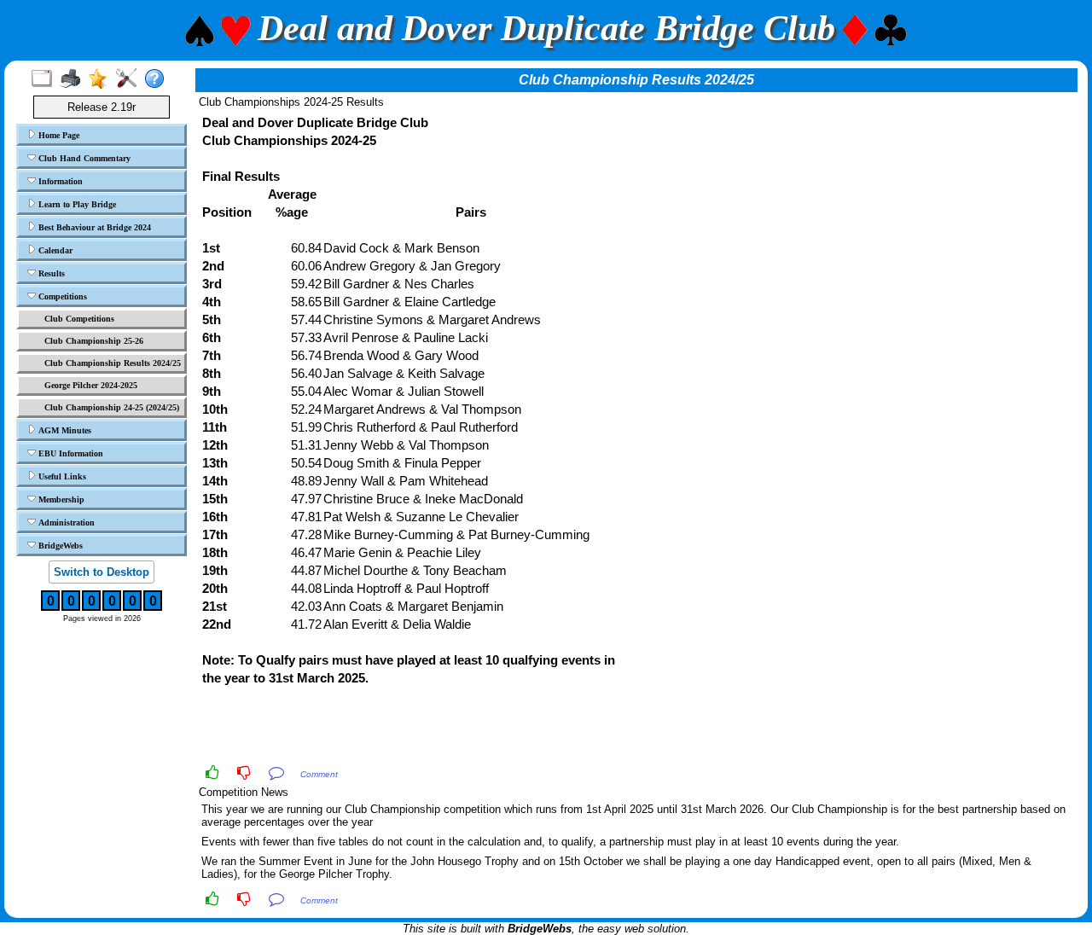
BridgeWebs (59, 545)
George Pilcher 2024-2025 (90, 385)
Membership (60, 499)
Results (50, 273)
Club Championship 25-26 (93, 341)
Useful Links (61, 476)
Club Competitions (79, 318)
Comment (319, 774)
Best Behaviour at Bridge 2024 (93, 227)
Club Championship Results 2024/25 (112, 363)
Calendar (54, 250)
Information (59, 181)
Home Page (57, 135)
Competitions (61, 296)
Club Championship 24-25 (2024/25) (111, 407)
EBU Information (69, 453)
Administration (65, 522)
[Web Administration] (130, 79)
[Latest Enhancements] (102, 79)
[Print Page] (74, 79)
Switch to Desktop (101, 572)
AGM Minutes (63, 430)
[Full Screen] (46, 79)
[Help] (158, 79)
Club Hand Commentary (83, 158)
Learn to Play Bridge (76, 204)
